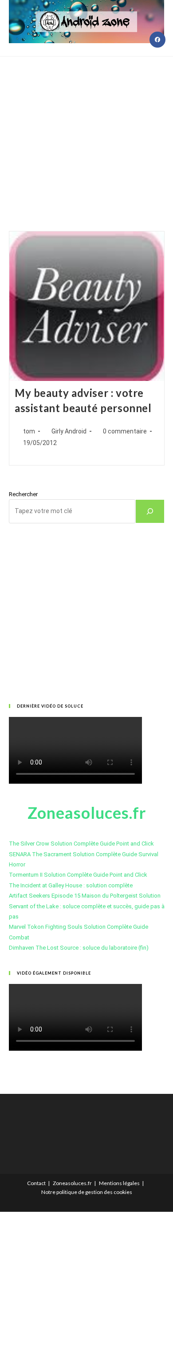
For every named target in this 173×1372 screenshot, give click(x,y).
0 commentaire (125, 431)
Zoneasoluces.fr (72, 1183)
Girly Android (68, 431)
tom (29, 431)
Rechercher (23, 494)
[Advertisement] (86, 133)
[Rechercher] (150, 511)
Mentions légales (119, 1183)
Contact (36, 1183)
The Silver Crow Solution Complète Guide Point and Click (81, 843)
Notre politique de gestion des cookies (86, 1192)
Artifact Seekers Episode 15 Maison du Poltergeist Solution (85, 895)
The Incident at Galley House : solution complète (71, 885)
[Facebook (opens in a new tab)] (157, 40)
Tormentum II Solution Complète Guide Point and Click (78, 874)
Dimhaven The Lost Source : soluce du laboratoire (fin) (79, 947)
